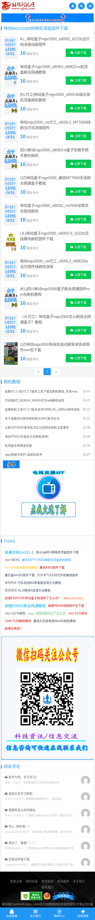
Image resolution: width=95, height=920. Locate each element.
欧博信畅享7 (13, 628)
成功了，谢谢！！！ (22, 843)
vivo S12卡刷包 (15, 613)
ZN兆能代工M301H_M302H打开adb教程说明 (34, 400)
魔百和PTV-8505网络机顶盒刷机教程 (46, 560)
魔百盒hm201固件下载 (20, 575)
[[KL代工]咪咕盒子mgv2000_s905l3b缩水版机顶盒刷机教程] (11, 103)
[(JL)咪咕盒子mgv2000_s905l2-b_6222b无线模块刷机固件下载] (11, 242)
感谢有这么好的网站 (22, 810)
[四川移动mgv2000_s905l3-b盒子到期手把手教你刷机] (11, 159)
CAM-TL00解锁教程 (18, 621)
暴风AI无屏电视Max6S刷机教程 (54, 621)
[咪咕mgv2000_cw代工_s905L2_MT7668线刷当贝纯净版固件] (11, 131)
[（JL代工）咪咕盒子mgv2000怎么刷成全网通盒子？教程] (11, 325)
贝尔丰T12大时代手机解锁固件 (57, 575)
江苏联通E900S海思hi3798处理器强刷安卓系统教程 (55, 848)
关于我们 (79, 881)
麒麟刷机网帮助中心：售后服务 (44, 799)
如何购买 (47, 881)
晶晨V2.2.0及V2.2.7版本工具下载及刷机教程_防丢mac (41, 391)
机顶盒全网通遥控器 (18, 445)
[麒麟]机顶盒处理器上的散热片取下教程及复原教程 (59, 864)
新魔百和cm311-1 (19, 552)
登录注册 (16, 881)
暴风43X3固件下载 (52, 567)
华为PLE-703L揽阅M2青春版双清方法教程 (33, 582)
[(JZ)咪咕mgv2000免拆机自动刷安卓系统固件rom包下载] (11, 353)
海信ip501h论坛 (73, 598)
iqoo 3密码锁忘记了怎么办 (47, 613)
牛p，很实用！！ (19, 826)
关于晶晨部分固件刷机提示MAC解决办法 (32, 418)
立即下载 (80, 52)
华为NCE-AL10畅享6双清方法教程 (27, 590)
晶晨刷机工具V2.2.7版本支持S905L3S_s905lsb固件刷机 (42, 409)
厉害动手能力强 (19, 859)
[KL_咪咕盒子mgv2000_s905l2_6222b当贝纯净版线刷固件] (11, 48)
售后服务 (63, 881)
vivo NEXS (12, 560)
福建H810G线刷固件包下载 (66, 605)
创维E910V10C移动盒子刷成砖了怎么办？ (33, 598)
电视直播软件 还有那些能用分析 (41, 782)
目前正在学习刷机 (20, 793)
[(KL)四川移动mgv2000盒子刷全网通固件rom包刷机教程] (11, 297)
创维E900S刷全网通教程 (25, 606)
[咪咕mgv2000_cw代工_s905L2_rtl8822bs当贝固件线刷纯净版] (11, 270)
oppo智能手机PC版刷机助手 (23, 454)
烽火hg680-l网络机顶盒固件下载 (57, 552)
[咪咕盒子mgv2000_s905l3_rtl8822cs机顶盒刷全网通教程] (11, 75)
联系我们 (47, 887)
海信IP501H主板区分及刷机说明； (28, 436)
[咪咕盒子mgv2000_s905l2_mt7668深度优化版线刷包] (11, 214)
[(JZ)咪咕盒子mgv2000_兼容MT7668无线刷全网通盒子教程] (11, 186)
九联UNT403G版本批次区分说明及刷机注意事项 (37, 427)
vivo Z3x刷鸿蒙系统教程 (21, 567)
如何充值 (32, 881)
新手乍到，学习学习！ (23, 777)
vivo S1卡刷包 (77, 613)
